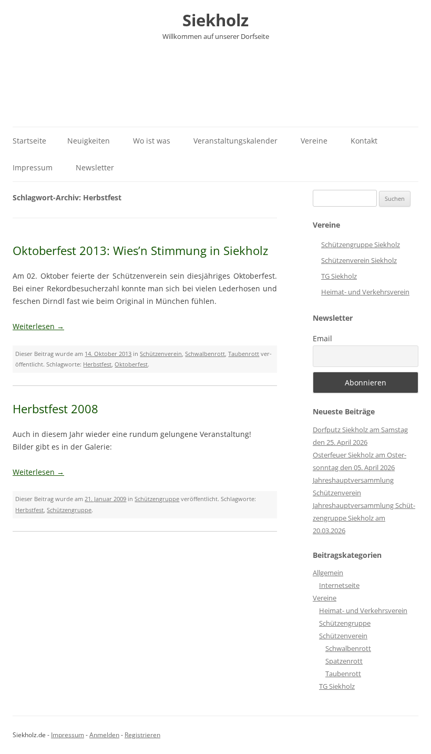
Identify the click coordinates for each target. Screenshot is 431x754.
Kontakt (364, 141)
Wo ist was (151, 141)
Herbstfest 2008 (55, 408)
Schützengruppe (157, 499)
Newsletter (95, 167)
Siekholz (215, 20)
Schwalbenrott (205, 354)
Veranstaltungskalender (235, 141)
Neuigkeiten (88, 141)
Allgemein (328, 572)
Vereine (314, 141)
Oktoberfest (131, 364)
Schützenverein (161, 354)
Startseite (29, 141)
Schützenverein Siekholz (359, 260)
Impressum (33, 167)
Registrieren (142, 734)
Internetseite (339, 585)
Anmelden (104, 734)
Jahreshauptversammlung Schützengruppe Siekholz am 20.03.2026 (364, 518)
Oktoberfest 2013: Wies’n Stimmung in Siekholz (140, 250)
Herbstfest (97, 364)
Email (322, 338)
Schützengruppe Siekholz (360, 244)
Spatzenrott (344, 661)
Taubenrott (243, 354)
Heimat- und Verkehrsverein (365, 292)
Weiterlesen (38, 326)
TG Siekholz (339, 276)
